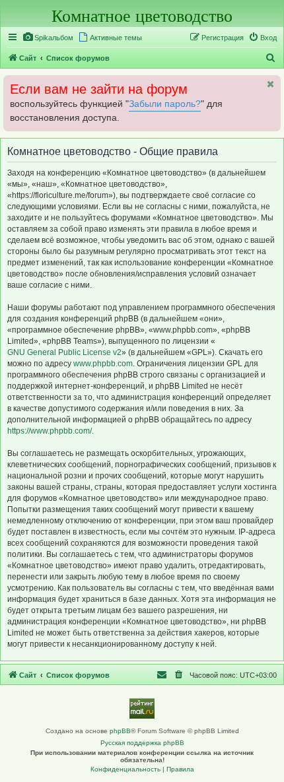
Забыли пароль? (165, 104)
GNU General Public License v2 (64, 352)
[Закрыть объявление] (269, 83)
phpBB (120, 730)
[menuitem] (47, 38)
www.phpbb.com (103, 363)
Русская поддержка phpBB (142, 742)
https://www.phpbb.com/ (49, 431)
